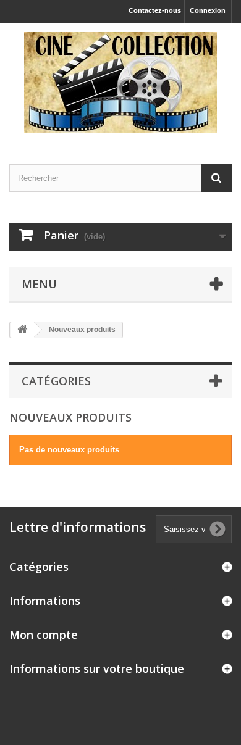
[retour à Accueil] (22, 330)
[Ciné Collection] (120, 82)
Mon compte (43, 634)
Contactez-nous (155, 10)
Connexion (208, 10)
